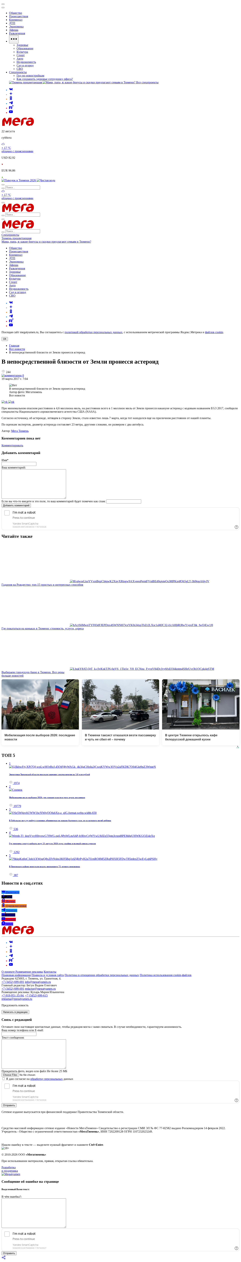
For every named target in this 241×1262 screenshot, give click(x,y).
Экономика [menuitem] (16, 26)
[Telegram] (11, 103)
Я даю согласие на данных (39, 1078)
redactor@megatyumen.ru (40, 988)
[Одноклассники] (11, 99)
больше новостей (13, 675)
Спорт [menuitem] (21, 55)
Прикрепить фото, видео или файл (34, 1071)
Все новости (17, 349)
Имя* (5, 460)
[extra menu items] (14, 39)
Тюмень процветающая (16, 238)
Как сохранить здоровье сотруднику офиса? (45, 79)
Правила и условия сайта (47, 975)
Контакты (50, 971)
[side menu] (3, 7)
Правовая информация (16, 975)
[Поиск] (3, 184)
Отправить (9, 1105)
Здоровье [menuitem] (22, 45)
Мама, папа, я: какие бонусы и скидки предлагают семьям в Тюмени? (46, 241)
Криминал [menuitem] (15, 19)
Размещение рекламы (29, 971)
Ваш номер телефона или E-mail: (22, 1030)
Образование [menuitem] (25, 48)
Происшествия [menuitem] (18, 16)
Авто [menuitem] (20, 58)
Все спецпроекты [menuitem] (147, 82)
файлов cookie (214, 332)
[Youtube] (11, 112)
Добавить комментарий (16, 505)
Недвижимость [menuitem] (26, 62)
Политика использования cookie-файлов (165, 975)
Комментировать (12, 445)
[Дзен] (11, 94)
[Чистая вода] (46, 180)
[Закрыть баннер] (3, 4)
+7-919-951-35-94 (13, 995)
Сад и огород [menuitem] (25, 65)
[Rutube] (11, 108)
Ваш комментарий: (14, 467)
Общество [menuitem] (15, 13)
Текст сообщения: (13, 1037)
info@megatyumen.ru (38, 981)
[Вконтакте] (11, 90)
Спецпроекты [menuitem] (18, 72)
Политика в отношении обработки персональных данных (102, 975)
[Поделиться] (4, 1258)
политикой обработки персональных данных (93, 332)
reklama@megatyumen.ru (17, 998)
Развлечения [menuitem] (17, 33)
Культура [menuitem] (22, 51)
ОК (4, 339)
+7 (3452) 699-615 (36, 995)
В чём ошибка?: (12, 1196)
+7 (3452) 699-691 (13, 981)
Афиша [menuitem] (13, 30)
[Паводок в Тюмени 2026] (19, 180)
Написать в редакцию (15, 1012)
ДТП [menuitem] (12, 23)
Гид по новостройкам (30, 75)
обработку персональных (46, 1078)
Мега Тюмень (20, 430)
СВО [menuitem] (20, 68)
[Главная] (45, 124)
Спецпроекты (10, 234)
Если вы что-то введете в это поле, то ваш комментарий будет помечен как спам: (54, 501)
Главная (14, 345)
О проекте (8, 971)
